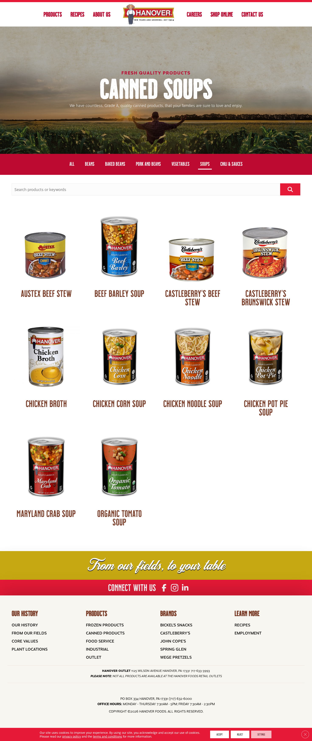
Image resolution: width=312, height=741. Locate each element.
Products (53, 14)
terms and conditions (107, 736)
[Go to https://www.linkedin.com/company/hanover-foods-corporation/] (185, 588)
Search (290, 189)
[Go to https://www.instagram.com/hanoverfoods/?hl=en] (174, 588)
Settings (261, 734)
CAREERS (194, 14)
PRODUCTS (96, 613)
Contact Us (252, 14)
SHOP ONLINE (222, 14)
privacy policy (71, 736)
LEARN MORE (247, 613)
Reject (240, 734)
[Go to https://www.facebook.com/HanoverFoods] (164, 588)
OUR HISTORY (25, 613)
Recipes (77, 14)
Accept (219, 734)
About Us (101, 14)
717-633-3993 (200, 670)
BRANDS (168, 613)
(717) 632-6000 (180, 698)
